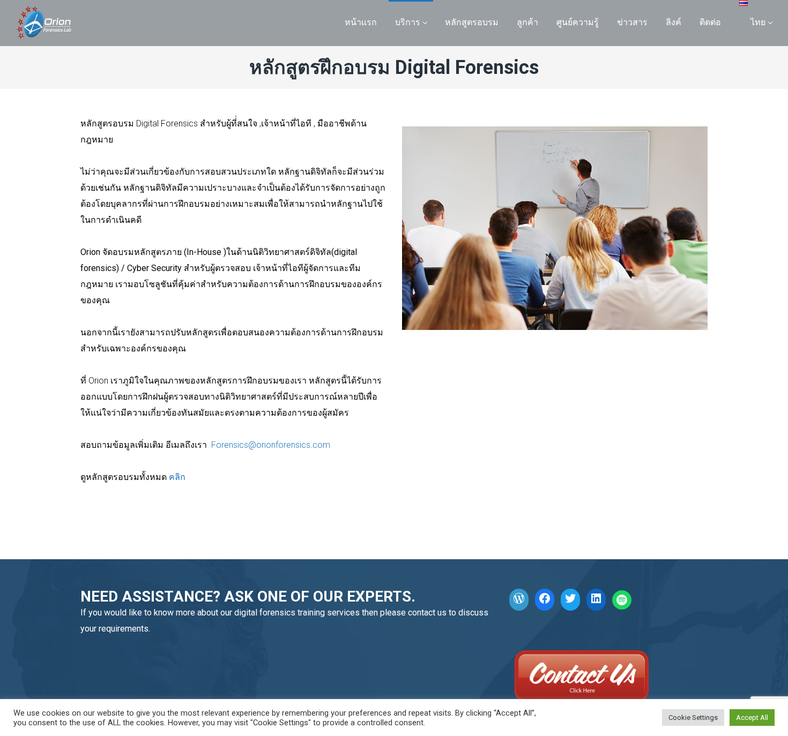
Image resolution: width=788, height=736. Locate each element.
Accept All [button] (752, 718)
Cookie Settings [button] (693, 718)
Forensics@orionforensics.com (270, 445)
